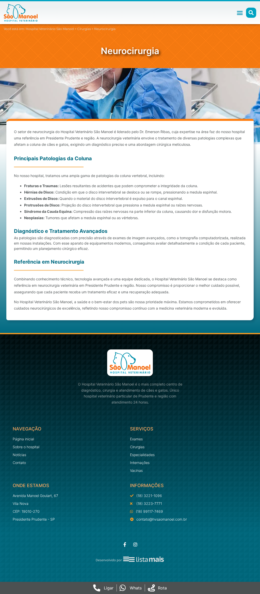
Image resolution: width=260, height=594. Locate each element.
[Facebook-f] (124, 544)
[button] (240, 13)
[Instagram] (135, 544)
